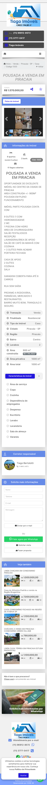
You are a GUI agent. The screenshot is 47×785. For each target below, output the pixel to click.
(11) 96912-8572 (22, 33)
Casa (37, 64)
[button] (7, 119)
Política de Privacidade (25, 769)
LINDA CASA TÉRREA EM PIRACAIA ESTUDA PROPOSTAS (23, 649)
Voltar (40, 66)
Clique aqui (9, 679)
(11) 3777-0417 (17, 38)
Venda (16, 64)
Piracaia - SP (26, 64)
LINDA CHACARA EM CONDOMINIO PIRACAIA (19, 572)
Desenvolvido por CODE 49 (23, 783)
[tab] (12, 101)
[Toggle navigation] (40, 54)
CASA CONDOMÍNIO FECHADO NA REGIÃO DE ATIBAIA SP (23, 610)
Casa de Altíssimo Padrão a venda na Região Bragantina (20, 591)
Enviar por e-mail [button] (24, 526)
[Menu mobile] (5, 54)
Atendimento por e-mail (26, 740)
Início (8, 64)
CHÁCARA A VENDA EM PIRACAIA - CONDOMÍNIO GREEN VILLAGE (19, 630)
